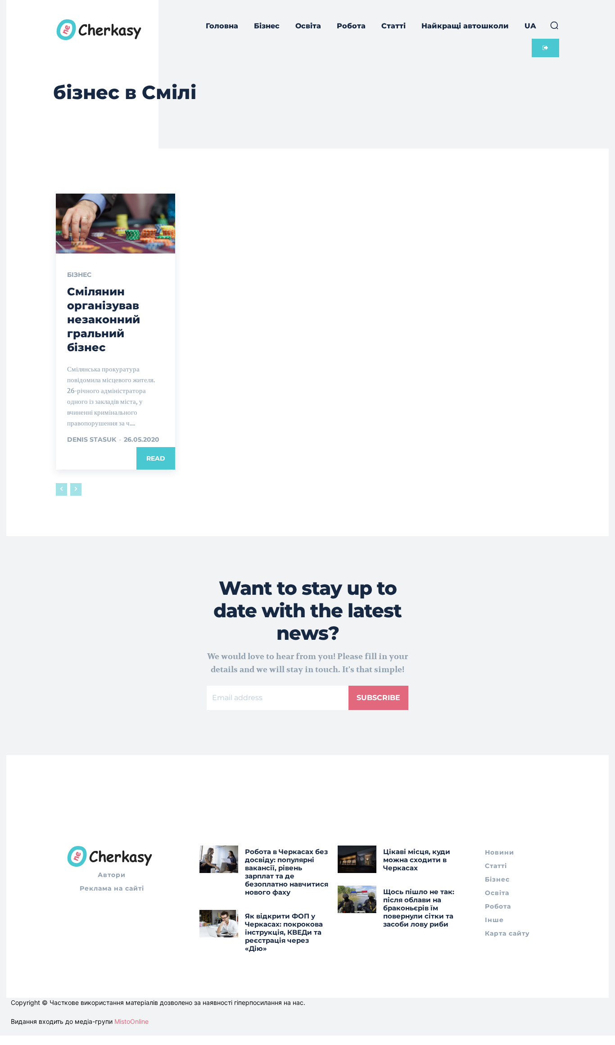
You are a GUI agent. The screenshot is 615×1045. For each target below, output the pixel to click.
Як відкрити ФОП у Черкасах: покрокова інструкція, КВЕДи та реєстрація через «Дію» (284, 932)
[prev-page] (61, 489)
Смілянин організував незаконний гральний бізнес (103, 319)
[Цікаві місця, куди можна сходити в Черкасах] (357, 859)
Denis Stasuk (91, 439)
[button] (554, 25)
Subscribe (378, 697)
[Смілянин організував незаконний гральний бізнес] (115, 223)
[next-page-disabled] (75, 489)
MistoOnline (131, 1021)
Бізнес (79, 274)
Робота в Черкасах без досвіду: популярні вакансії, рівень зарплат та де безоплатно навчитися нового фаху (286, 871)
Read (155, 458)
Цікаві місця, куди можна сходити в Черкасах (416, 859)
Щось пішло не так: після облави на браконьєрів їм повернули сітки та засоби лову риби (418, 907)
